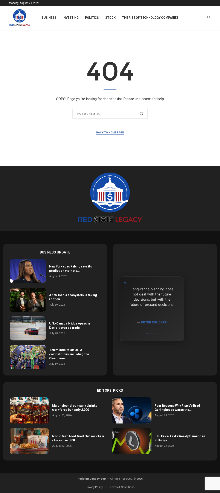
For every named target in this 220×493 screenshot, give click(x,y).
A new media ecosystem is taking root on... (73, 297)
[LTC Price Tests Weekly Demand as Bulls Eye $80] (131, 441)
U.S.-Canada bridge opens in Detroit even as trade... (69, 325)
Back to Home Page (110, 132)
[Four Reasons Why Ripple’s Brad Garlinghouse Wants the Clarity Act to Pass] (131, 410)
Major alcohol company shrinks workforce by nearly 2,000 (74, 407)
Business (49, 17)
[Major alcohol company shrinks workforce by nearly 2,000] (29, 410)
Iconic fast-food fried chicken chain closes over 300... (78, 438)
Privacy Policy (94, 487)
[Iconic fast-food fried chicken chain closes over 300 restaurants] (29, 441)
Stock (110, 17)
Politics (92, 17)
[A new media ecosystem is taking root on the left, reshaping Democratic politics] (28, 300)
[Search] (209, 18)
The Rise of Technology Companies (150, 17)
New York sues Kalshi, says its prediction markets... (70, 268)
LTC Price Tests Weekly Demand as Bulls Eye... (180, 438)
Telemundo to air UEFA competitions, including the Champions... (69, 354)
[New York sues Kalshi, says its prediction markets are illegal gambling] (28, 271)
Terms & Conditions (122, 487)
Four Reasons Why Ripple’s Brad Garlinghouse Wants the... (177, 407)
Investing (71, 17)
